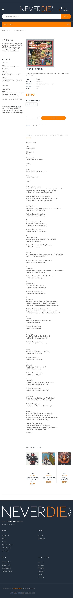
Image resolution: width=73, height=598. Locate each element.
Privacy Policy (6, 562)
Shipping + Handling (58, 135)
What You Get (41, 135)
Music (32, 473)
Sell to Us (41, 565)
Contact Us (41, 539)
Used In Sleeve (31, 104)
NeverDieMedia (17, 588)
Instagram (41, 571)
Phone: (4, 524)
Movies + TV (5, 536)
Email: (3, 521)
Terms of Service (7, 571)
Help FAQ (40, 536)
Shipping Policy (6, 568)
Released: (29, 86)
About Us (41, 562)
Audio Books (5, 551)
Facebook (41, 568)
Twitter (40, 574)
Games (4, 542)
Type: (27, 79)
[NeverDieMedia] (36, 9)
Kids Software (6, 548)
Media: (28, 89)
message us (15, 107)
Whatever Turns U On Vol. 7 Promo (48, 478)
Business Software (7, 545)
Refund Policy (6, 565)
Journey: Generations (64, 478)
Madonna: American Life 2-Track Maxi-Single (32, 479)
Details (29, 135)
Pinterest (41, 577)
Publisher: (29, 84)
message (4, 49)
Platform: (29, 81)
